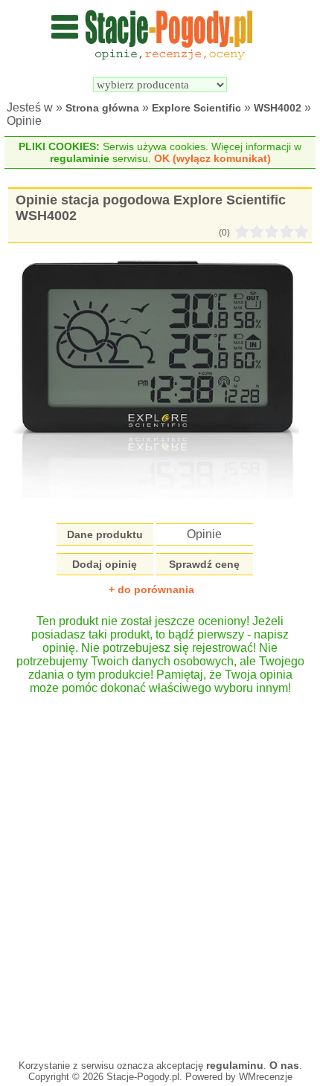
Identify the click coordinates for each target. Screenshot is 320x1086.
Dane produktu (105, 534)
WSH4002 (277, 108)
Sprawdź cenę (204, 564)
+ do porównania (151, 589)
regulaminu (234, 1065)
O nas (284, 1065)
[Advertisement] (160, 870)
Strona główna (102, 108)
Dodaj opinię (104, 564)
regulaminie (79, 158)
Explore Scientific (196, 108)
